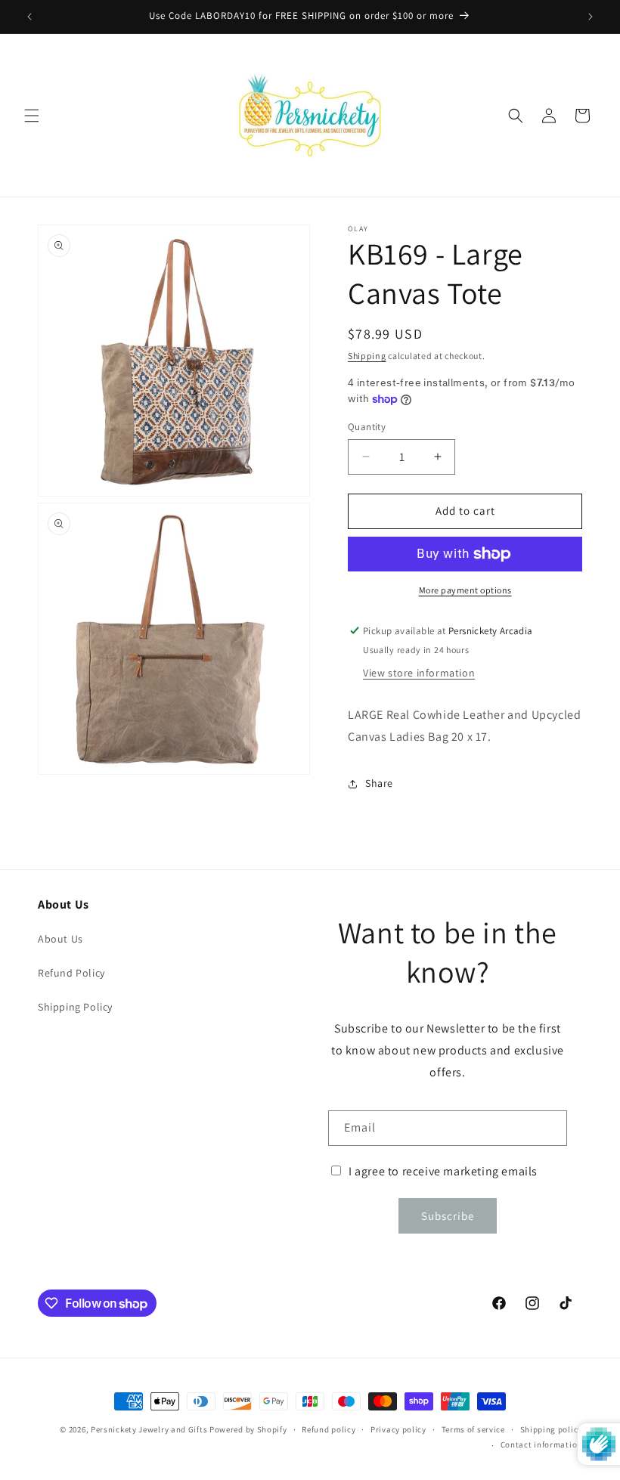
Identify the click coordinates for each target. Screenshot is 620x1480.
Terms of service (473, 1429)
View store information (419, 673)
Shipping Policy (75, 1007)
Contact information (541, 1444)
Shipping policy (551, 1429)
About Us (60, 939)
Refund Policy (71, 973)
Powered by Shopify (248, 1429)
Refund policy (328, 1429)
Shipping (367, 355)
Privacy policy (398, 1429)
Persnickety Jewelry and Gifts (149, 1429)
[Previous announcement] (29, 16)
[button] (31, 115)
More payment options (465, 590)
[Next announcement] (590, 16)
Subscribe (447, 1216)
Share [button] (379, 783)
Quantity (367, 426)
